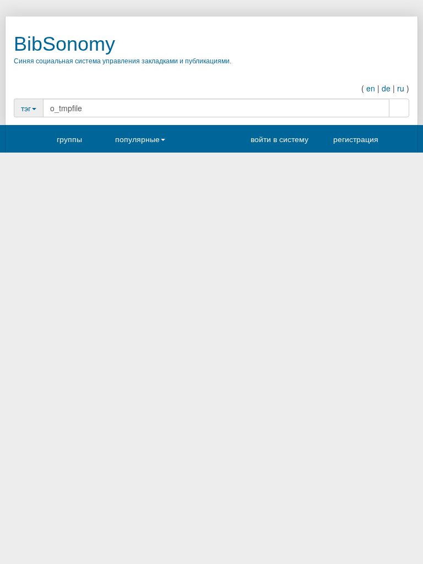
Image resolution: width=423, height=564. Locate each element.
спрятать (86, 209)
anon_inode (145, 281)
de (386, 88)
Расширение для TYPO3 (261, 492)
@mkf (119, 271)
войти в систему (278, 138)
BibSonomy (64, 43)
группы (69, 138)
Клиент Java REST (251, 513)
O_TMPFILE (108, 281)
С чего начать (44, 404)
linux (79, 281)
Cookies (233, 417)
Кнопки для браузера (56, 415)
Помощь (35, 426)
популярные (137, 138)
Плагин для (239, 502)
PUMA (230, 481)
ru (400, 88)
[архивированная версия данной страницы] (381, 296)
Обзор (42, 458)
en (370, 88)
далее (230, 534)
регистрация (354, 138)
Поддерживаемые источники (267, 523)
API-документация (62, 468)
